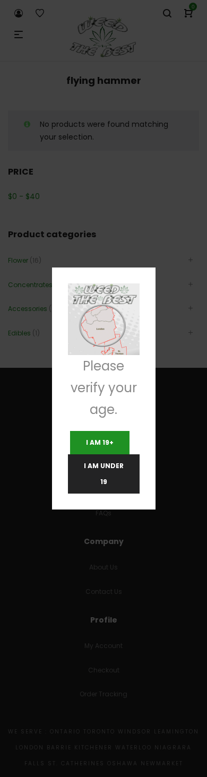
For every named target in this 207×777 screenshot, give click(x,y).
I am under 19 (104, 473)
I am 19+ (100, 442)
